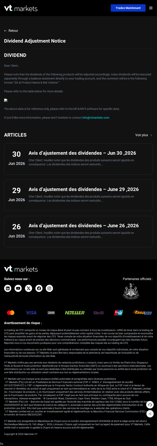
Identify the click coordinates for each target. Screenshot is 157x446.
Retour (13, 31)
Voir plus (141, 135)
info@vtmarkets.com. (96, 117)
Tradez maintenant (128, 8)
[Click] (7, 288)
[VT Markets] (20, 8)
